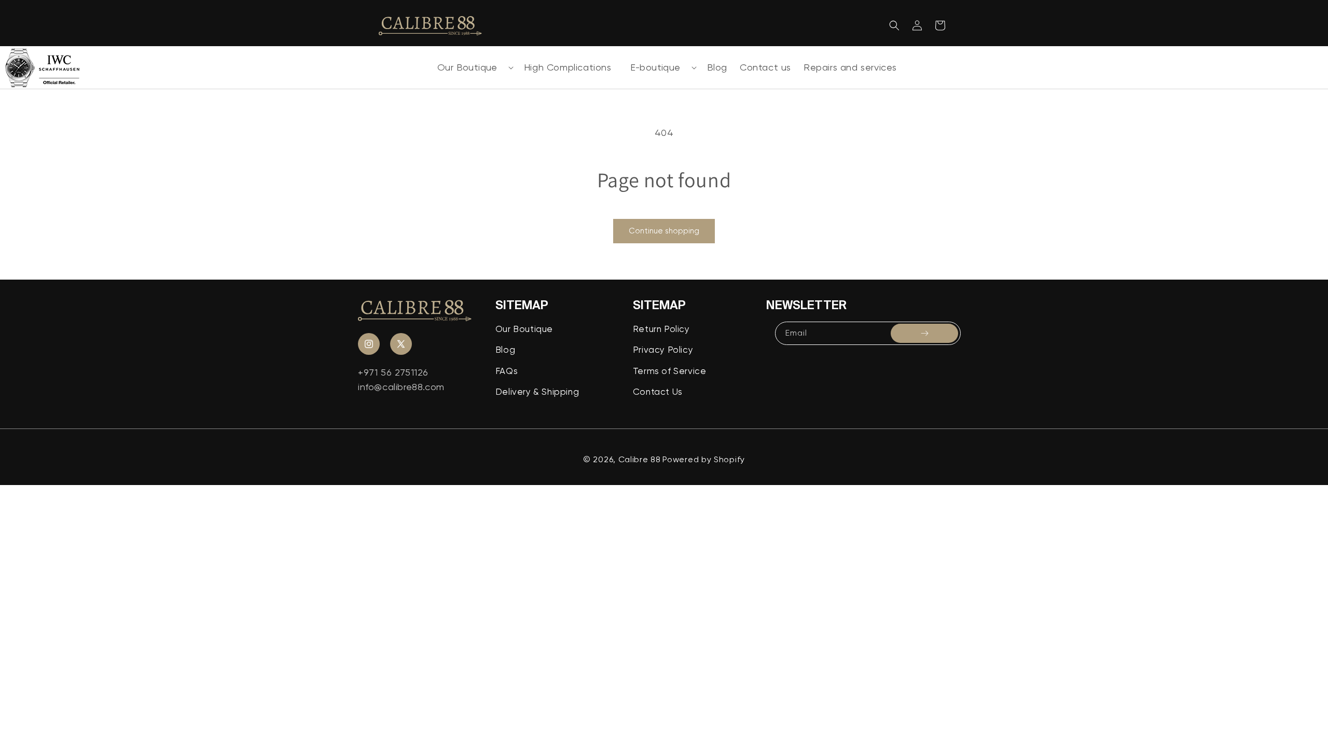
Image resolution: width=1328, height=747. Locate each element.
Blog (505, 349)
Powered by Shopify (703, 459)
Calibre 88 (639, 459)
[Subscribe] (924, 333)
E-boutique (655, 67)
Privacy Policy (663, 349)
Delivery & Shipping (537, 391)
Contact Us (658, 391)
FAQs (506, 371)
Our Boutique (467, 67)
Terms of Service (670, 371)
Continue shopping (664, 231)
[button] (471, 67)
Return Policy (661, 329)
